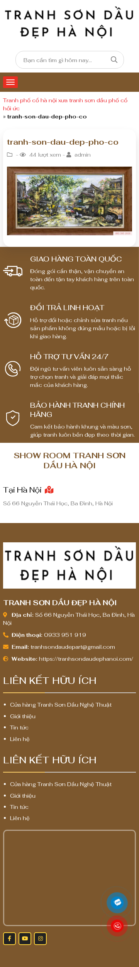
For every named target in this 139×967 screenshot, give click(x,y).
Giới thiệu (23, 716)
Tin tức (19, 727)
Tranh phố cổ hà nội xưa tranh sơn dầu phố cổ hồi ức (65, 104)
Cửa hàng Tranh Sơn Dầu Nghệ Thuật (61, 704)
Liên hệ (20, 739)
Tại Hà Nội (23, 490)
